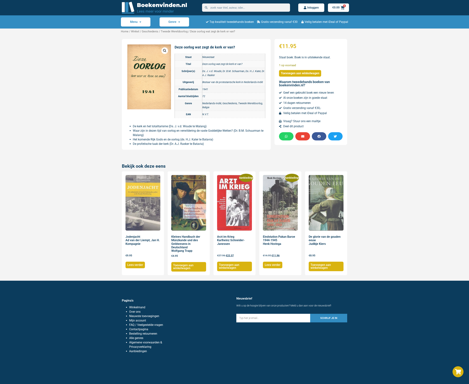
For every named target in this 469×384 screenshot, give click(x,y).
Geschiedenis (150, 31)
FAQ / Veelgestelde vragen (146, 325)
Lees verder (135, 265)
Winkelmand (137, 307)
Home (124, 31)
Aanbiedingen (138, 351)
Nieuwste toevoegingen (144, 316)
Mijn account (137, 320)
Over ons (135, 311)
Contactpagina (138, 329)
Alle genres (136, 338)
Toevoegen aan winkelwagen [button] (183, 266)
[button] (164, 50)
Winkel (135, 31)
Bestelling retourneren (143, 333)
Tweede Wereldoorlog (174, 31)
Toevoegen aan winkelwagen (300, 73)
